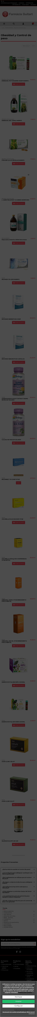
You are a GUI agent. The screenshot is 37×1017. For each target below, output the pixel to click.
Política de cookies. (25, 992)
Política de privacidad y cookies (24, 1010)
